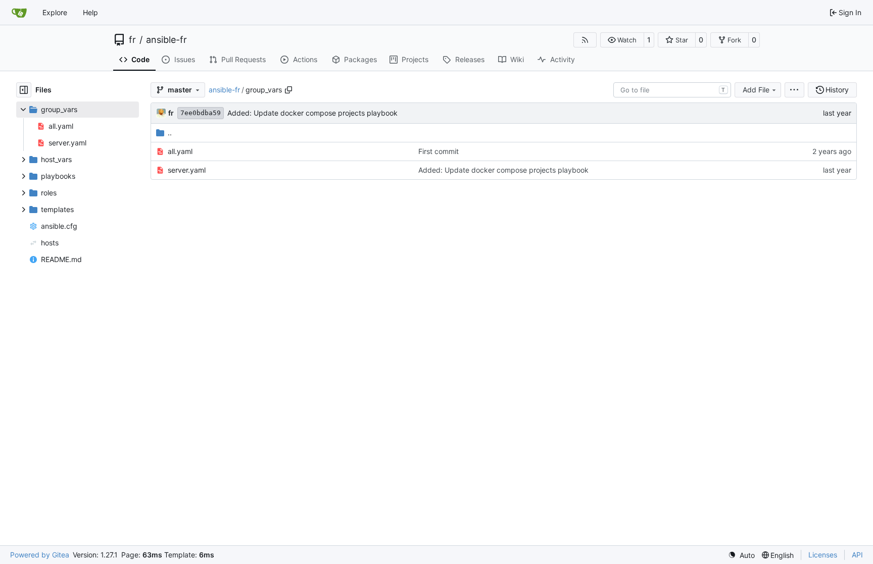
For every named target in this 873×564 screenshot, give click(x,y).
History (837, 89)
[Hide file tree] (23, 89)
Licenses (822, 554)
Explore (54, 12)
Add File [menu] (756, 89)
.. (170, 132)
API (857, 554)
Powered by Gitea (39, 554)
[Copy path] (288, 89)
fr (132, 40)
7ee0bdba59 (200, 113)
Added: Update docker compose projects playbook (312, 113)
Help (90, 12)
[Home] (19, 13)
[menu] (794, 89)
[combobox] (672, 89)
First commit (438, 151)
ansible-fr (166, 40)
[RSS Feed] (585, 39)
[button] (622, 39)
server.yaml (187, 170)
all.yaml (180, 151)
